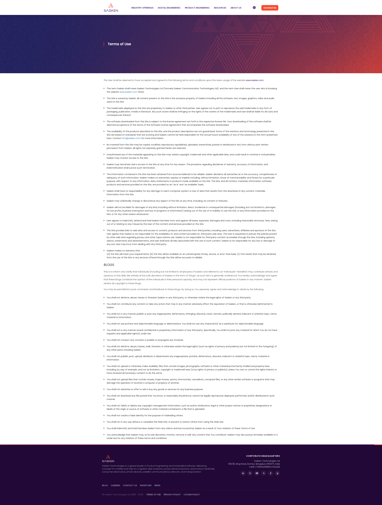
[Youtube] (256, 473)
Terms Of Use (153, 494)
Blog (105, 485)
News (157, 485)
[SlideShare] (277, 473)
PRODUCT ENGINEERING (197, 7)
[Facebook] (270, 473)
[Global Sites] (254, 8)
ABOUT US (236, 7)
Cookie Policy (192, 494)
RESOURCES (220, 7)
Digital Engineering (169, 7)
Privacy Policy (172, 494)
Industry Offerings (142, 7)
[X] (263, 473)
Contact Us (270, 7)
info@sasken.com (131, 138)
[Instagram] (249, 473)
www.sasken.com (255, 80)
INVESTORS (145, 485)
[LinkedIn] (243, 473)
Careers (115, 485)
